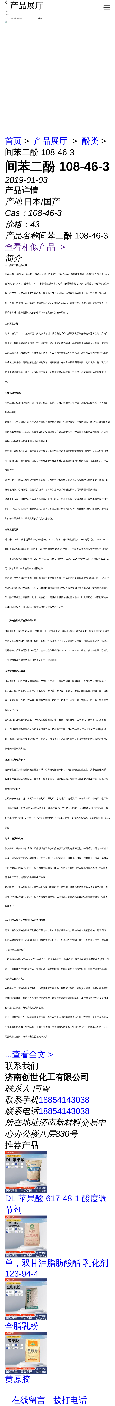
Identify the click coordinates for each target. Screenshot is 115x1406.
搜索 (40, 18)
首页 (13, 141)
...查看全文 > (29, 1054)
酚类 (90, 141)
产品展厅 (50, 141)
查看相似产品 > (35, 247)
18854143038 (64, 1099)
